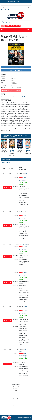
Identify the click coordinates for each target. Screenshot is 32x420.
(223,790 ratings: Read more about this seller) (23, 312)
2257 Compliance (16, 409)
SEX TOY (12, 25)
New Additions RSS (16, 395)
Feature (13, 85)
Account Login (5, 30)
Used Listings (6, 163)
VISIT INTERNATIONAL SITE (13, 2)
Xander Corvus (25, 96)
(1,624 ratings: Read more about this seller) (22, 217)
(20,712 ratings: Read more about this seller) (23, 248)
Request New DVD (16, 405)
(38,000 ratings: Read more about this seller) (23, 274)
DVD (3, 25)
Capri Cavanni (4, 96)
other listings (22, 213)
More (27, 137)
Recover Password (16, 403)
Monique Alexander (18, 96)
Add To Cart (8, 187)
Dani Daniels (10, 96)
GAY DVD (7, 25)
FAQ (16, 391)
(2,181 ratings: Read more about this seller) (22, 355)
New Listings (6, 159)
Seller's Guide (16, 388)
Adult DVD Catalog (16, 393)
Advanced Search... (5, 10)
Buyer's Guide (16, 386)
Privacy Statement (16, 407)
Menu (29, 30)
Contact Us (16, 401)
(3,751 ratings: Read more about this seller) (22, 179)
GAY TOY (18, 25)
